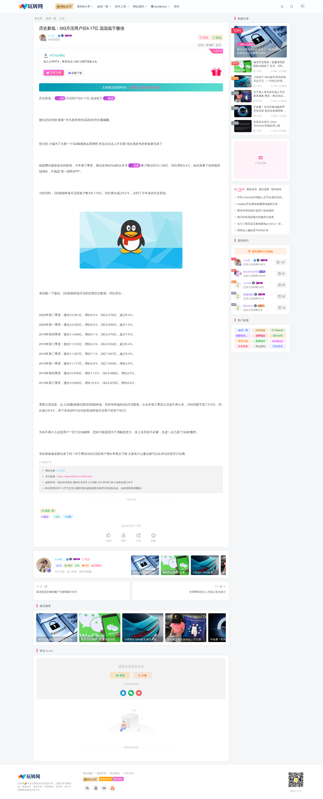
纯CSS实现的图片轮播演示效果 (255, 217)
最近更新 (264, 189)
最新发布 (252, 189)
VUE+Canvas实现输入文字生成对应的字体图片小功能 (268, 197)
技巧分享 (278, 335)
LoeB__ (52, 36)
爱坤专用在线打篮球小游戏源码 (255, 210)
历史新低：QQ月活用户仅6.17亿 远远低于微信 (81, 28)
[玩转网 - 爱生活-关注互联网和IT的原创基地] (29, 776)
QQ (62, 98)
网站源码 (260, 346)
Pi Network (278, 330)
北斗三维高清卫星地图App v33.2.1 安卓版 (261, 223)
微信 (110, 98)
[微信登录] (131, 693)
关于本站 (129, 773)
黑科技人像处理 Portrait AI (252, 230)
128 (87, 565)
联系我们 (115, 773)
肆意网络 (248, 294)
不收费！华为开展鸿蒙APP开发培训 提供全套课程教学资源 (269, 110)
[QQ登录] (123, 693)
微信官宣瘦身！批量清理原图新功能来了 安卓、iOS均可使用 (269, 65)
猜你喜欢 (276, 189)
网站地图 (88, 773)
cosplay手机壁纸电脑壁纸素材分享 (257, 204)
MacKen (248, 306)
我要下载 (77, 73)
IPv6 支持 (92, 779)
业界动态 (260, 335)
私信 (218, 37)
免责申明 (101, 773)
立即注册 (55, 72)
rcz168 (247, 283)
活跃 (136, 165)
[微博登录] (139, 693)
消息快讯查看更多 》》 (243, 335)
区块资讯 (278, 346)
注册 (144, 675)
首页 (39, 18)
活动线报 (260, 330)
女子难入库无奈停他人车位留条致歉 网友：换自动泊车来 (269, 95)
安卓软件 (260, 341)
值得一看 (51, 18)
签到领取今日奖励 (262, 251)
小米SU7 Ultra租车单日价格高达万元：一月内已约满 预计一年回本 (269, 80)
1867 (69, 565)
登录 (122, 675)
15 (60, 565)
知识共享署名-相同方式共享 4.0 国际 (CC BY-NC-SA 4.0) (88, 482)
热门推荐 (239, 189)
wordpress (277, 341)
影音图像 (243, 346)
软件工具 (243, 341)
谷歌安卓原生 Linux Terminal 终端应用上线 (266, 123)
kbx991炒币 (250, 271)
